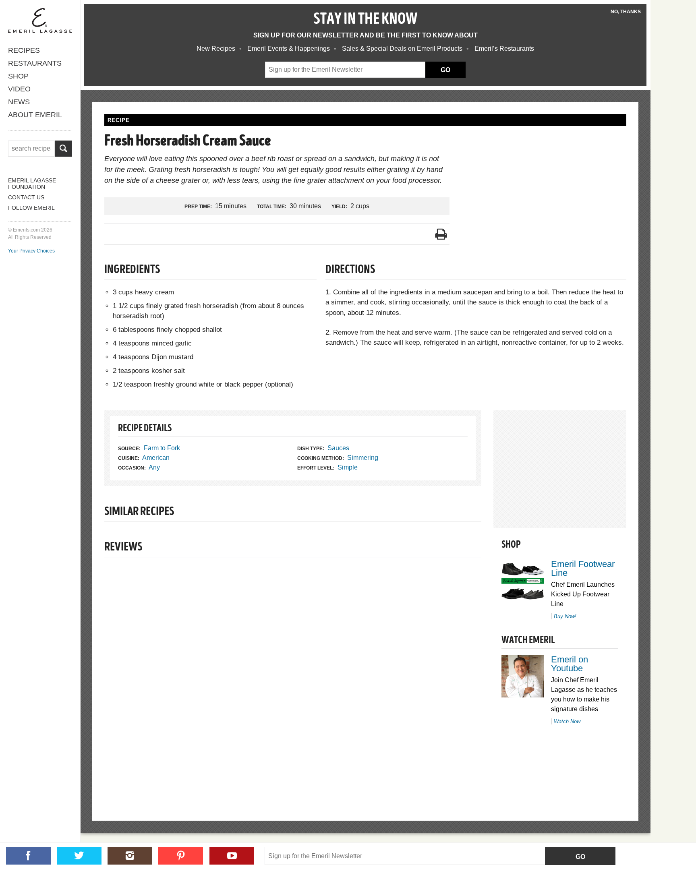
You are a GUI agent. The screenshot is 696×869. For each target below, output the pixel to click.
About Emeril (35, 115)
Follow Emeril (31, 208)
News (19, 102)
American (156, 457)
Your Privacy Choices (31, 251)
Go (580, 856)
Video (19, 89)
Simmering (362, 457)
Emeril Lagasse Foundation (32, 183)
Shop (18, 76)
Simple (348, 467)
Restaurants (35, 63)
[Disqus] (292, 675)
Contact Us (26, 197)
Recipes (24, 50)
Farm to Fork (162, 448)
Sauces (338, 448)
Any (154, 467)
